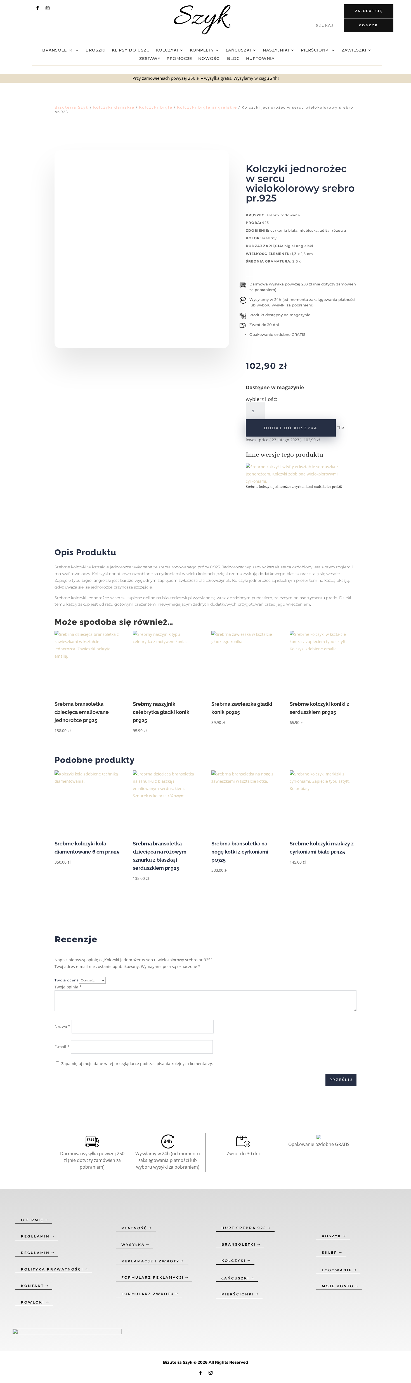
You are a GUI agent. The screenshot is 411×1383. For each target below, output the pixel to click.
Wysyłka (133, 1245)
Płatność (134, 1228)
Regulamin (35, 1236)
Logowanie (337, 1270)
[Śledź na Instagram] (47, 8)
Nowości (209, 59)
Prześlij (341, 1080)
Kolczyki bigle (156, 107)
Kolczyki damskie (113, 107)
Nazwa (62, 1026)
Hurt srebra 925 (243, 1228)
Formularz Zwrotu (147, 1294)
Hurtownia (260, 59)
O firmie (32, 1220)
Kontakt (32, 1286)
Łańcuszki (238, 50)
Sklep (329, 1252)
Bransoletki (58, 50)
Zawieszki (354, 50)
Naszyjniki (276, 50)
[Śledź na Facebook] (37, 8)
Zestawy (149, 59)
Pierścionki (315, 50)
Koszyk (368, 25)
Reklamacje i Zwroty (150, 1261)
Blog (233, 59)
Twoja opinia (68, 987)
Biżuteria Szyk (72, 107)
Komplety (202, 50)
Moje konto (338, 1286)
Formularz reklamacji (152, 1277)
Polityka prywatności (52, 1269)
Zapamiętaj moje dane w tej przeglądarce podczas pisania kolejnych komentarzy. (137, 1063)
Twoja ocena (67, 980)
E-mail (62, 1046)
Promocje (179, 59)
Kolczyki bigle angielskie (207, 107)
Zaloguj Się (368, 11)
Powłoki (32, 1302)
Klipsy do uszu (131, 50)
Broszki (96, 50)
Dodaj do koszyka (291, 428)
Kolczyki (167, 50)
